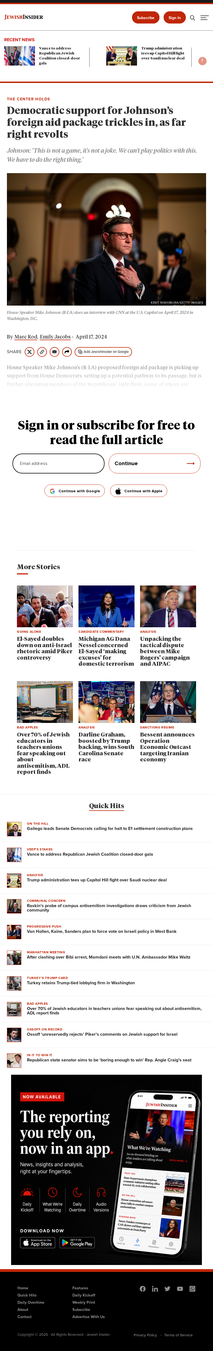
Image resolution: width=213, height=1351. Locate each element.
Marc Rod (25, 337)
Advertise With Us (88, 1317)
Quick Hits (106, 806)
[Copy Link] (42, 352)
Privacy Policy (145, 1335)
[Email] (54, 352)
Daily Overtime (30, 1302)
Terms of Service (178, 1335)
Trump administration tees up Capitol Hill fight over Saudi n (162, 53)
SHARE (14, 352)
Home (22, 1288)
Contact (24, 1317)
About (22, 1309)
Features (80, 1288)
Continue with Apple (143, 491)
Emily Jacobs (55, 337)
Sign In (175, 18)
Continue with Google (79, 491)
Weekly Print (83, 1302)
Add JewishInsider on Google (106, 351)
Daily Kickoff (83, 1295)
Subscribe (145, 18)
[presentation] (202, 61)
